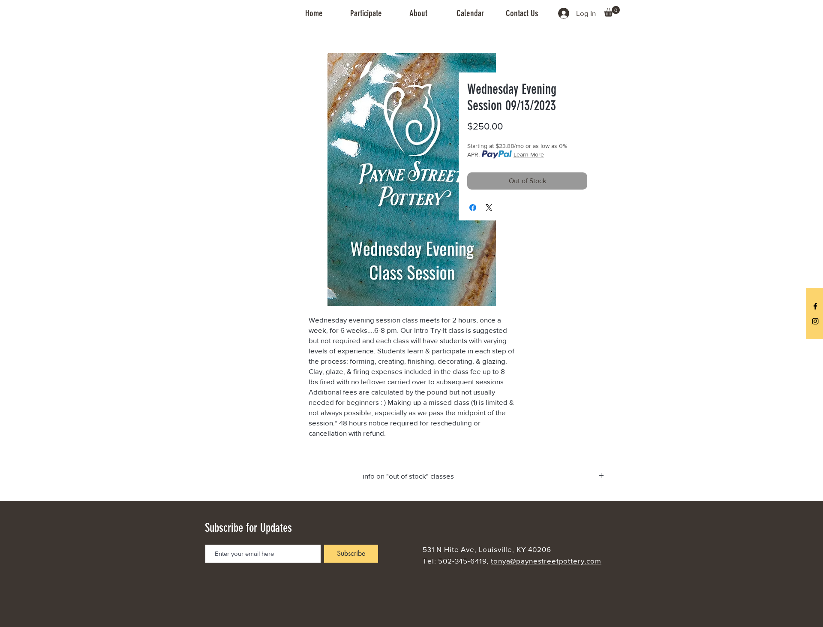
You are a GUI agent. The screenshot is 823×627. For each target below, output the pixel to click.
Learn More (529, 154)
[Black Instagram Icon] (815, 321)
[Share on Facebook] (473, 207)
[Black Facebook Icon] (815, 306)
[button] (366, 13)
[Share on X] (489, 207)
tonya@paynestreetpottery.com (546, 561)
